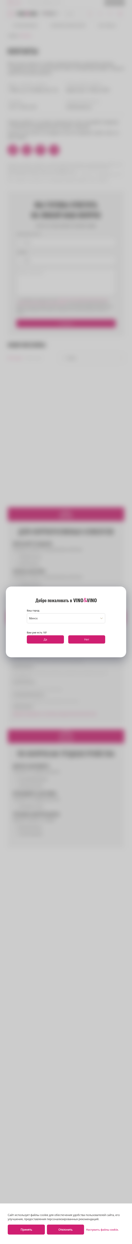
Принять (26, 1229)
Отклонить (65, 1229)
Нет (86, 639)
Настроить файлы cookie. (102, 1229)
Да (45, 639)
